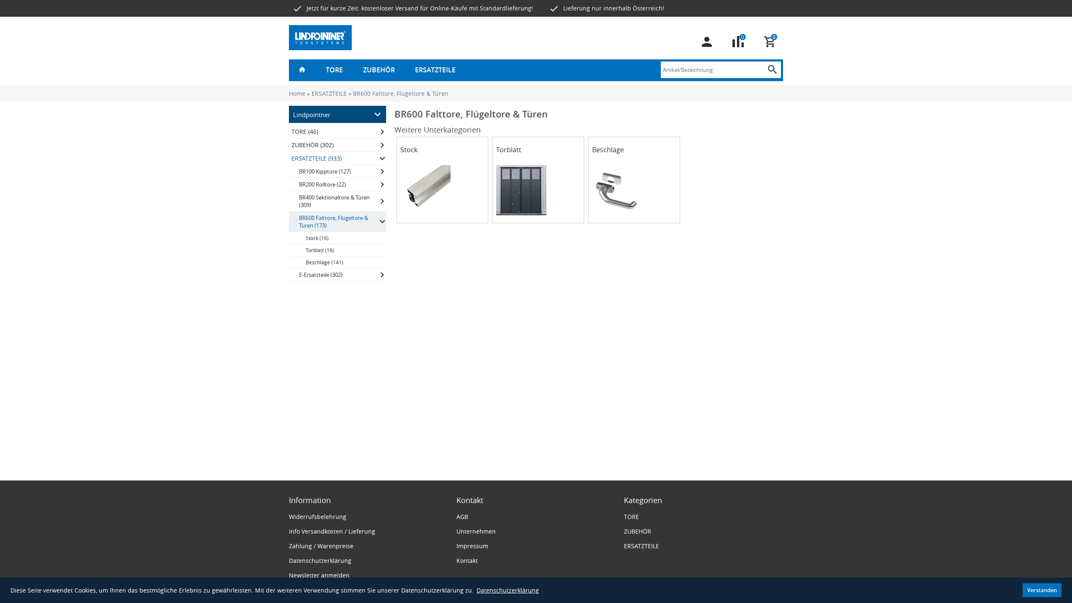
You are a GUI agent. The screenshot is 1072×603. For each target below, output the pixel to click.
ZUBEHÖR (379, 69)
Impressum (472, 546)
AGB (462, 517)
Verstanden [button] (1042, 590)
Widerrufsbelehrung (317, 517)
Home (297, 93)
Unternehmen (476, 531)
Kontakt (467, 561)
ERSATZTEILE (435, 69)
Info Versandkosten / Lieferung (332, 531)
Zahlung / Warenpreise (321, 546)
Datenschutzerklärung (508, 590)
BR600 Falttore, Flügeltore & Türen (400, 93)
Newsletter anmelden (319, 575)
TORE (334, 69)
